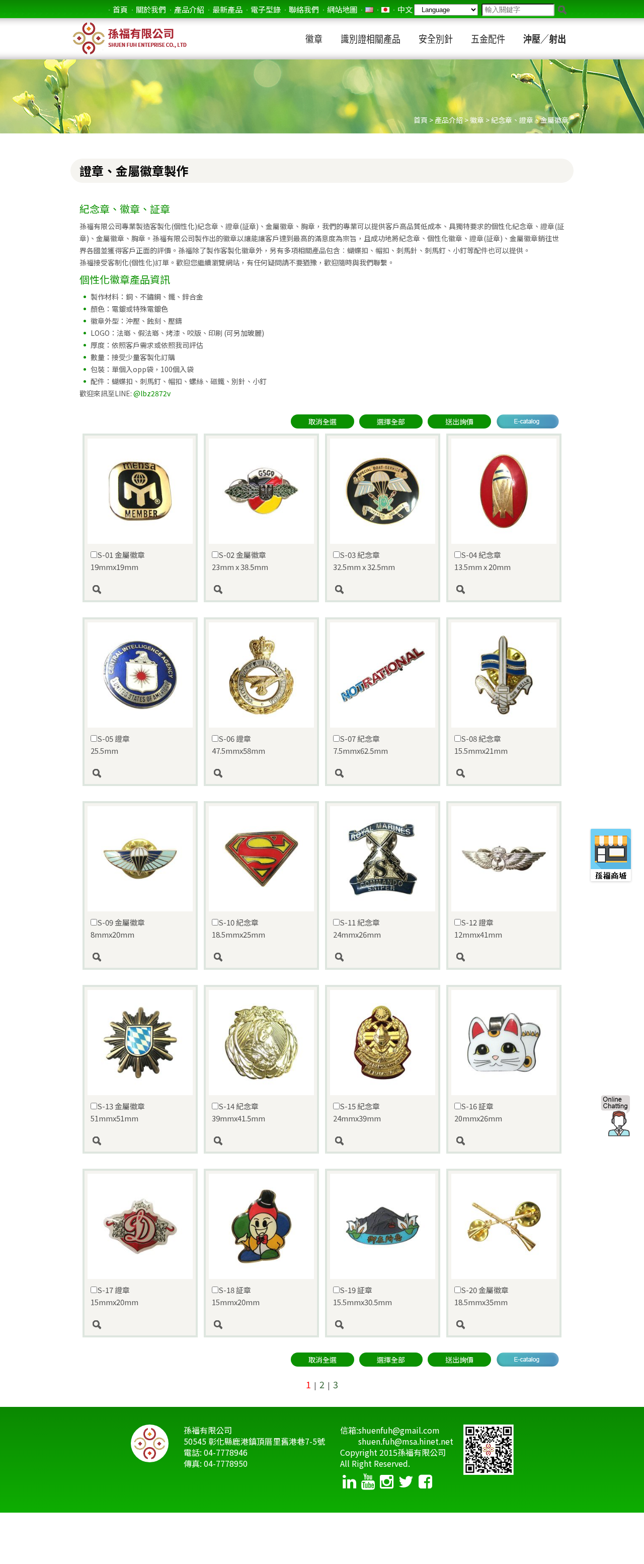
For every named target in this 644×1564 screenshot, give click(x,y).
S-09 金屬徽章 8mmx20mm (118, 928)
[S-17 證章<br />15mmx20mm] (140, 1324)
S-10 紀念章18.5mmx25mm (238, 928)
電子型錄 (266, 9)
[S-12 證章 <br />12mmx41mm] (503, 957)
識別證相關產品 (370, 39)
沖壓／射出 (544, 39)
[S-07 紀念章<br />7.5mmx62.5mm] (382, 773)
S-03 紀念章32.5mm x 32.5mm (364, 560)
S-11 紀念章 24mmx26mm (357, 928)
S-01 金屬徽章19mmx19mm (118, 560)
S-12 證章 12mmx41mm (478, 928)
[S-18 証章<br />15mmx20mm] (261, 1324)
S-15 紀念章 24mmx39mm (357, 1112)
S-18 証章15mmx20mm (236, 1296)
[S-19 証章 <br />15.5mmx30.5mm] (382, 1324)
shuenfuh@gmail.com (399, 1430)
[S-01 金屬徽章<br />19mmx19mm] (140, 589)
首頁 (120, 9)
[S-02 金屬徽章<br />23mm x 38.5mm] (261, 589)
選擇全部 (391, 421)
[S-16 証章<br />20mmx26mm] (503, 1141)
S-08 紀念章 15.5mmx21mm (481, 744)
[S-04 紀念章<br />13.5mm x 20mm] (503, 589)
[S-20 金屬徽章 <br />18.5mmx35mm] (503, 1324)
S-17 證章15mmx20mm (114, 1296)
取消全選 (322, 421)
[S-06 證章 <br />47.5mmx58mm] (261, 773)
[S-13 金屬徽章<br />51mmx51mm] (140, 1141)
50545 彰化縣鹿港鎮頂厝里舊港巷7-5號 (254, 1441)
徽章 (314, 39)
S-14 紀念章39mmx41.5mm (238, 1112)
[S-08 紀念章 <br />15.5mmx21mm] (503, 773)
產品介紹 (189, 9)
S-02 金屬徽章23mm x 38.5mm (240, 560)
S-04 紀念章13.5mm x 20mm (482, 560)
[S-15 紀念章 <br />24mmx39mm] (382, 1141)
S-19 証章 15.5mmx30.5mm (362, 1296)
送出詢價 (459, 421)
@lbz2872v (152, 393)
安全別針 (436, 39)
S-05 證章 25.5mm (110, 744)
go (562, 10)
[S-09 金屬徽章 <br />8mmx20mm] (140, 957)
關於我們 (151, 9)
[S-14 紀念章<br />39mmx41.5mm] (261, 1141)
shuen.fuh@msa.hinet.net (405, 1441)
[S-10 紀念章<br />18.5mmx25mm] (261, 957)
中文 (405, 9)
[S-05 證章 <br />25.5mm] (140, 773)
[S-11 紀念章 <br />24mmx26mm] (382, 957)
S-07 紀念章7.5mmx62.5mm (360, 744)
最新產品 (227, 9)
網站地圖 (342, 9)
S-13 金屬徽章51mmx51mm (118, 1112)
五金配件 (488, 39)
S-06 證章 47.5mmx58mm (238, 744)
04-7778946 (226, 1452)
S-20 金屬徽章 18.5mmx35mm (481, 1296)
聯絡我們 (304, 9)
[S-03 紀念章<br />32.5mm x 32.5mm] (382, 589)
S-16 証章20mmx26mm (478, 1112)
